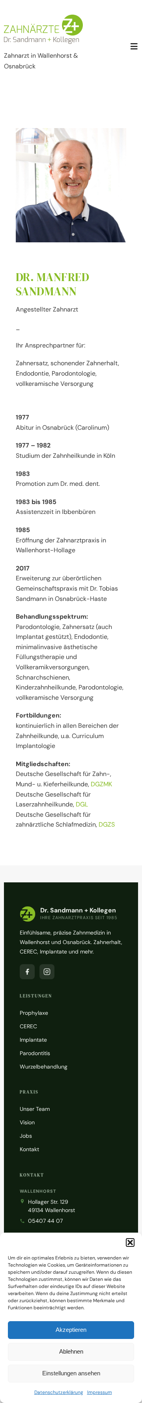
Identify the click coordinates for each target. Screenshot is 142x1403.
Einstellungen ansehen (71, 1373)
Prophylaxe (34, 1012)
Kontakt (29, 1149)
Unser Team (35, 1108)
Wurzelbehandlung (43, 1066)
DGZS (107, 824)
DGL (82, 804)
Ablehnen (71, 1351)
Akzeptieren (71, 1329)
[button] (130, 1242)
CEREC (28, 1026)
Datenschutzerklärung (58, 1392)
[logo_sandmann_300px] (43, 17)
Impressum (99, 1392)
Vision (27, 1122)
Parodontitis (35, 1053)
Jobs (26, 1135)
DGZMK (101, 784)
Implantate (33, 1039)
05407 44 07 (45, 1220)
